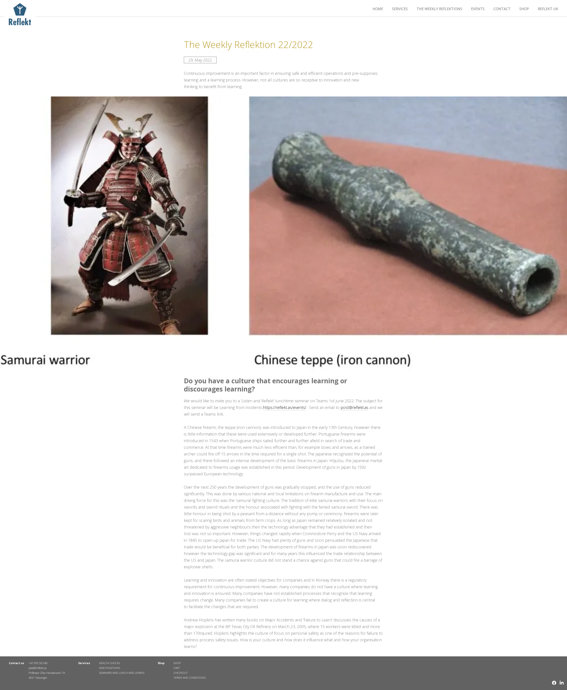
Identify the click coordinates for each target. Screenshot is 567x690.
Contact (502, 8)
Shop (524, 8)
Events (478, 8)
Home (378, 8)
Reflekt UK (548, 8)
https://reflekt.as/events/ (284, 407)
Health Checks (109, 663)
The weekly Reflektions (439, 8)
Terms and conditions (189, 678)
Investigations (109, 668)
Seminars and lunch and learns (121, 673)
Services (400, 8)
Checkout (180, 673)
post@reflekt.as (354, 407)
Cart (176, 668)
